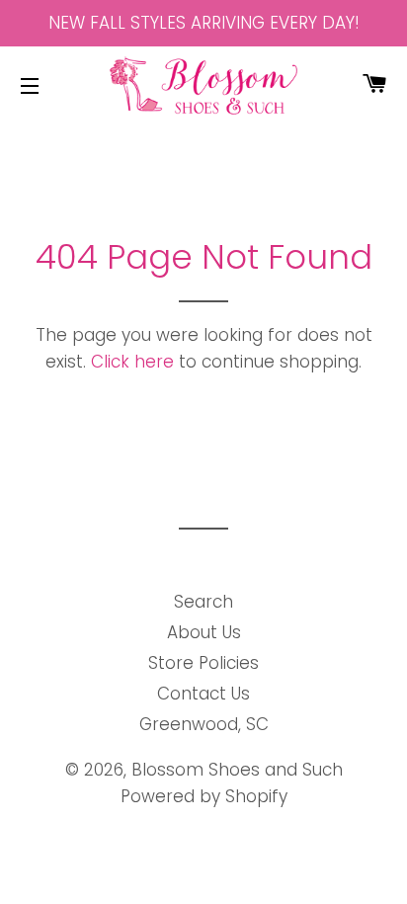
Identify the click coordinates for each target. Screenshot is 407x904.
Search (203, 602)
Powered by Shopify (204, 796)
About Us (204, 632)
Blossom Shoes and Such (237, 769)
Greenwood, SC (204, 724)
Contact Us (203, 693)
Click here (132, 361)
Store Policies (203, 663)
